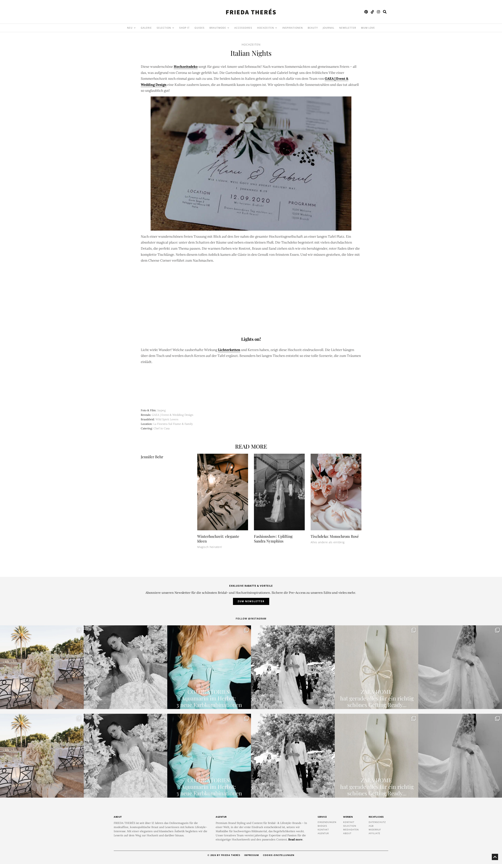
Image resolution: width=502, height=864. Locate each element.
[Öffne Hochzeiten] (276, 28)
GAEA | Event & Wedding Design (172, 415)
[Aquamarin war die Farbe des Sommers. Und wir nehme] (209, 667)
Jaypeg (161, 410)
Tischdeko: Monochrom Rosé (335, 536)
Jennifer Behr (152, 456)
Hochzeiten (251, 44)
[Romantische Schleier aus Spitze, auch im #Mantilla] (460, 667)
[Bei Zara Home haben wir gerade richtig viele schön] (376, 667)
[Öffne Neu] (135, 28)
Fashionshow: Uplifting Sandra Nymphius (273, 538)
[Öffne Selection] (173, 28)
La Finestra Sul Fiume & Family (173, 424)
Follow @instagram (251, 618)
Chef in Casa (162, 428)
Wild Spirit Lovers (167, 419)
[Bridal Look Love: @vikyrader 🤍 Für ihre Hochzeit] (125, 667)
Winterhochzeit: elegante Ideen (218, 538)
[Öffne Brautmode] (228, 28)
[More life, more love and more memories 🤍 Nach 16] (293, 667)
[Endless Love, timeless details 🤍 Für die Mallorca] (42, 667)
